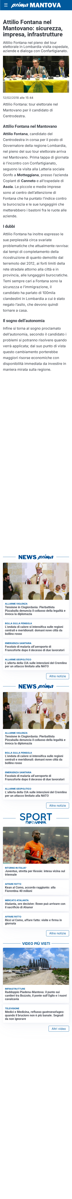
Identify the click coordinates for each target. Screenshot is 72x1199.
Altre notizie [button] (57, 676)
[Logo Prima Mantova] (36, 5)
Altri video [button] (59, 1029)
